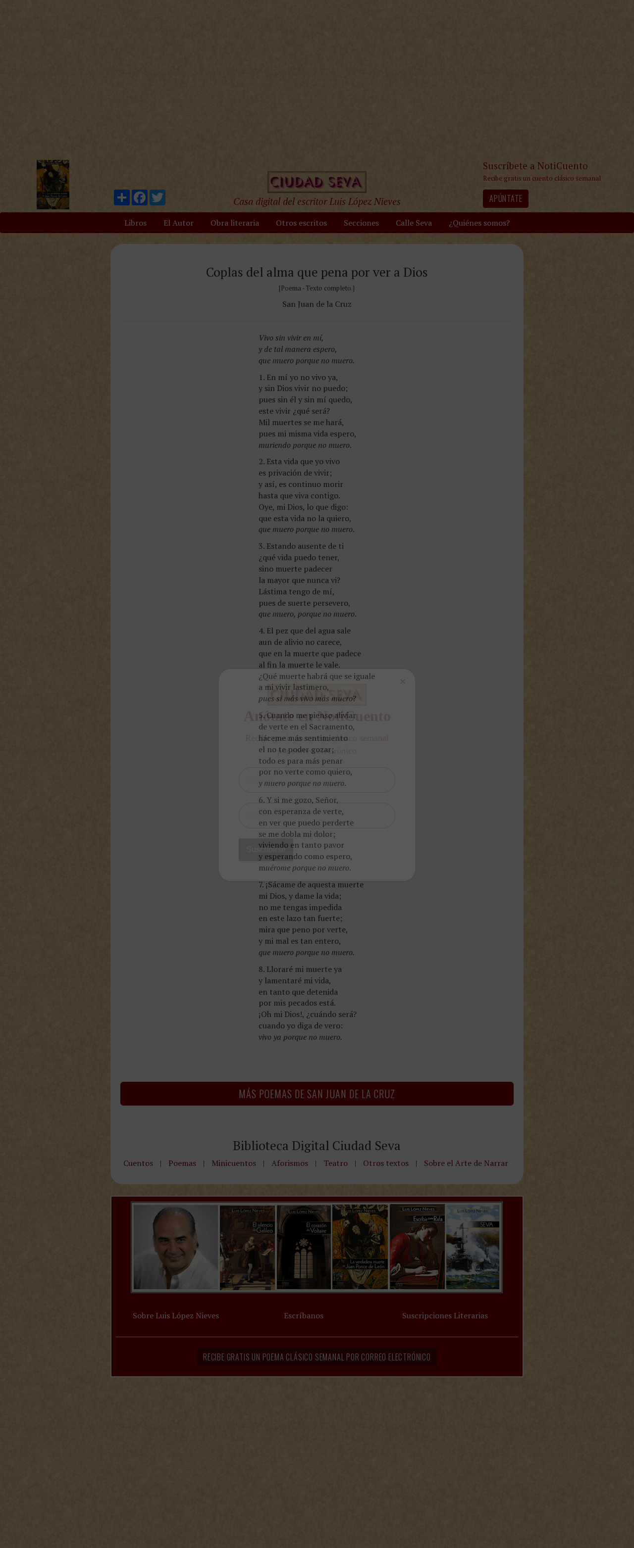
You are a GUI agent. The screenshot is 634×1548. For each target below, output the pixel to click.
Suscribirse (266, 849)
